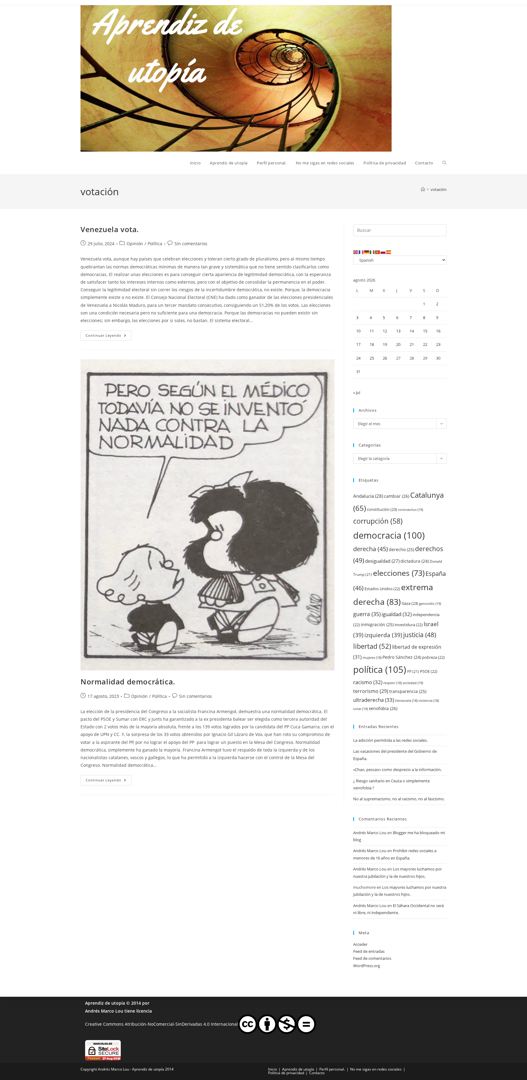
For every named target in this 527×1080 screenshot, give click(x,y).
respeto (392, 683)
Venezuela (406, 700)
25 (372, 358)
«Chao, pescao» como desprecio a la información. (397, 769)
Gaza (410, 603)
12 (385, 331)
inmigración (377, 624)
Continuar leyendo (108, 336)
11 (372, 331)
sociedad (413, 682)
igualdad (397, 614)
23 (438, 344)
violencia (428, 700)
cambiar (396, 496)
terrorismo (370, 691)
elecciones (399, 573)
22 (425, 344)
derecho (401, 549)
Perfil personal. (332, 1069)
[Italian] (372, 252)
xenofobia (383, 708)
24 (358, 358)
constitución (382, 509)
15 (425, 331)
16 (438, 331)
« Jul (356, 392)
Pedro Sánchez (401, 657)
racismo (367, 682)
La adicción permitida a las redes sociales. (390, 740)
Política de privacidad (286, 1072)
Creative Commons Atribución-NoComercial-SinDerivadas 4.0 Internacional (161, 1024)
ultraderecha (373, 699)
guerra (367, 614)
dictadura (414, 561)
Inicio (272, 1069)
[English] (356, 252)
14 (412, 331)
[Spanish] (389, 252)
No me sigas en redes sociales (376, 1069)
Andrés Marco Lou (369, 832)
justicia (419, 634)
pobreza (433, 657)
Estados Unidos (382, 588)
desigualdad (382, 561)
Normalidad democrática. (128, 681)
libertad (372, 646)
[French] (361, 252)
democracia (389, 535)
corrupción (378, 521)
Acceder (360, 944)
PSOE (428, 671)
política (379, 669)
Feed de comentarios (372, 958)
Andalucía (368, 496)
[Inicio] (423, 189)
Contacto (316, 1072)
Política (155, 243)
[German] (367, 252)
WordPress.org (366, 965)
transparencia (407, 691)
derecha (370, 548)
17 (358, 344)
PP (413, 671)
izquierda (383, 635)
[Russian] (383, 252)
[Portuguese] (378, 252)
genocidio (430, 603)
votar (360, 708)
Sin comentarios (190, 243)
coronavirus (410, 509)
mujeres (372, 657)
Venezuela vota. (110, 229)
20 (398, 344)
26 (385, 358)
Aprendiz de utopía (105, 1003)
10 (358, 331)
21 (412, 344)
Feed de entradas (369, 951)
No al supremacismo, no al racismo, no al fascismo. (399, 799)
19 (385, 344)
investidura (409, 624)
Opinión (135, 243)
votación (438, 189)
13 (398, 331)
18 (372, 344)
